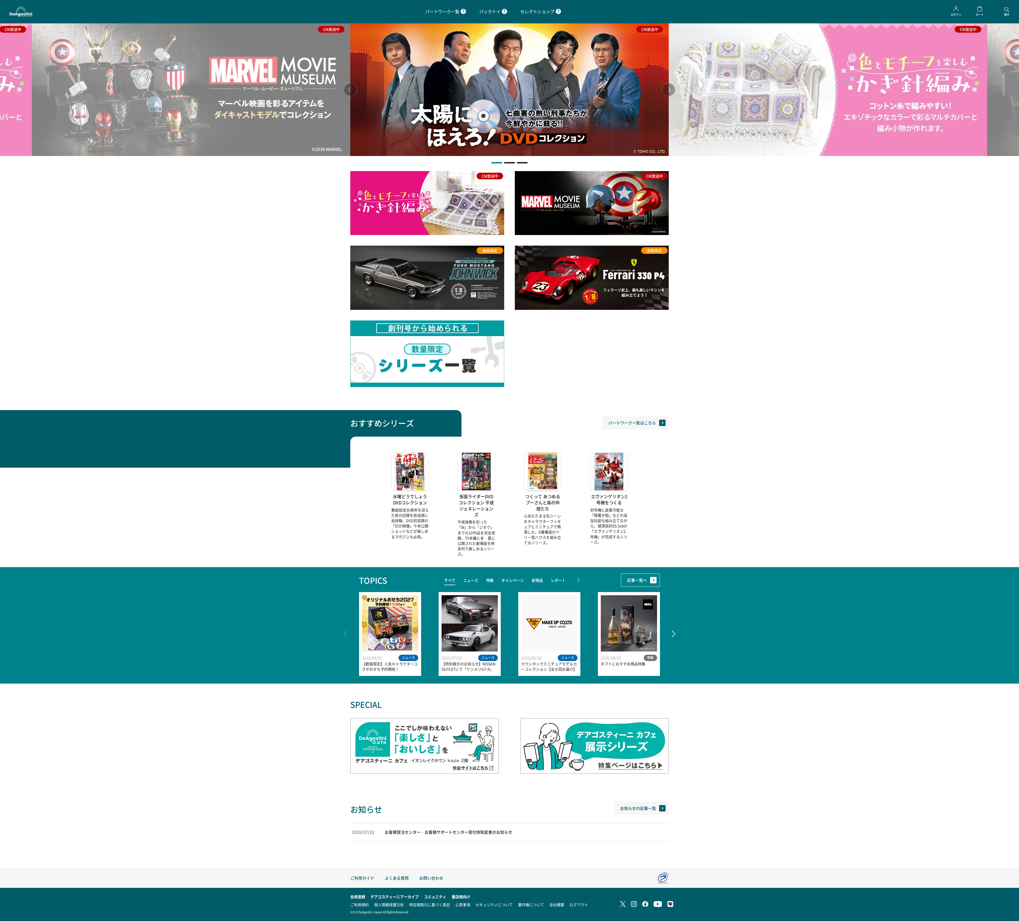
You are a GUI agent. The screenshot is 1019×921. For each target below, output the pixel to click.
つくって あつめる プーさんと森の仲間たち (542, 502)
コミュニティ (435, 896)
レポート (558, 580)
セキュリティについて (494, 904)
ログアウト (578, 904)
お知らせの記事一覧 (638, 808)
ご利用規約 (359, 904)
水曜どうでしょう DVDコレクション (410, 499)
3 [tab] (522, 162)
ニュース (470, 580)
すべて (449, 580)
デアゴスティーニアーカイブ (394, 896)
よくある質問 (397, 878)
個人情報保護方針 (389, 904)
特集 (490, 580)
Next (668, 89)
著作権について (531, 904)
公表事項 (462, 904)
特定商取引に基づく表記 (429, 904)
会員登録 (357, 896)
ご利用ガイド (362, 878)
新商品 (537, 580)
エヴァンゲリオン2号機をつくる (609, 499)
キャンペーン (513, 580)
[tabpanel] (509, 89)
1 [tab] (496, 162)
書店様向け (461, 896)
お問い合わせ (431, 878)
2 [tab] (509, 162)
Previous (350, 89)
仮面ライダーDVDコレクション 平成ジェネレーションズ (476, 505)
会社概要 (556, 904)
